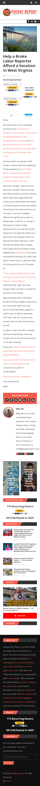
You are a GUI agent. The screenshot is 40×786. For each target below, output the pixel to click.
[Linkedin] (24, 400)
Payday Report (17, 773)
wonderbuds (21, 252)
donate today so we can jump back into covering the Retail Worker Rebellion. (19, 351)
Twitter (30, 453)
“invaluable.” (30, 690)
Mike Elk (6, 75)
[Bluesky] (32, 21)
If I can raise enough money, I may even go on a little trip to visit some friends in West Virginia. (19, 277)
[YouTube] (35, 21)
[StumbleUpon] (33, 400)
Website (21, 453)
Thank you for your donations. (17, 376)
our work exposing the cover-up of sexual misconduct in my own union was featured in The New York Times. (20, 148)
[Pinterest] (28, 400)
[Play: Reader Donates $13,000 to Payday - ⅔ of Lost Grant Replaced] (20, 596)
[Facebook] (28, 21)
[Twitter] (11, 400)
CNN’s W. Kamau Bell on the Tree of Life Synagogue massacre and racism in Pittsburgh (19, 698)
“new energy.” (14, 678)
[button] (28, 115)
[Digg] (15, 400)
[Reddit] (20, 400)
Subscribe (21, 616)
